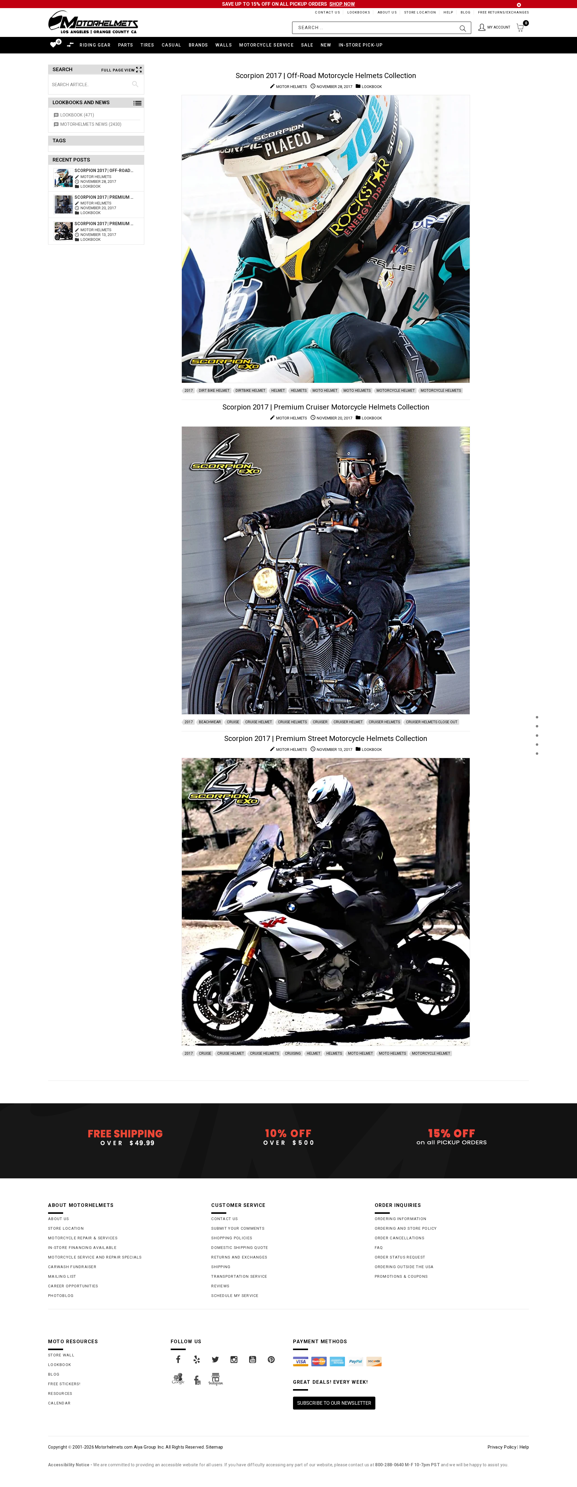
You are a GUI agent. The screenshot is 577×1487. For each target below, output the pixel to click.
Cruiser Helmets (384, 722)
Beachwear (210, 722)
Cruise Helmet (258, 722)
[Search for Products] (537, 763)
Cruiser (320, 722)
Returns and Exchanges (239, 1257)
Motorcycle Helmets (441, 390)
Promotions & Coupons (401, 1276)
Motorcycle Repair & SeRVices (83, 1238)
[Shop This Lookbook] (537, 723)
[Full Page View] (537, 703)
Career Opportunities (73, 1286)
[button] (494, 27)
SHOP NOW (342, 4)
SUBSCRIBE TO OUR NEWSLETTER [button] (334, 1403)
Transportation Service (239, 1276)
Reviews (220, 1286)
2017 (189, 390)
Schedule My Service (234, 1295)
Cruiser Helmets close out (431, 722)
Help (448, 12)
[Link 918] (197, 1360)
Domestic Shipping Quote (239, 1247)
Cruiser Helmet (348, 722)
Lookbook (59, 1364)
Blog (466, 12)
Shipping (220, 1267)
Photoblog (61, 1295)
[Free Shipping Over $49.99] (125, 1137)
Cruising (293, 1053)
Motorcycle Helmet (396, 390)
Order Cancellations (399, 1238)
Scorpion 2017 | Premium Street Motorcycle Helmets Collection (104, 223)
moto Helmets (357, 390)
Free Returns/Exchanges (503, 12)
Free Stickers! (64, 1384)
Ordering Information (401, 1218)
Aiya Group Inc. (149, 1447)
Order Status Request (400, 1257)
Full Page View (118, 70)
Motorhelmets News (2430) (90, 124)
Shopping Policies (231, 1238)
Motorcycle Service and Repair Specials (95, 1257)
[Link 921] (253, 1360)
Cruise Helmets (292, 722)
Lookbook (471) (77, 115)
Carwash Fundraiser (72, 1267)
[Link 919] (216, 1360)
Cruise (233, 722)
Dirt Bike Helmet (214, 390)
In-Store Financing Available (82, 1247)
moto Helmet (325, 390)
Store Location (420, 12)
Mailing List (62, 1276)
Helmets (299, 390)
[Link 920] (234, 1360)
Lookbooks (358, 12)
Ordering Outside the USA (404, 1267)
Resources (60, 1393)
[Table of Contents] (537, 783)
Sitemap (214, 1447)
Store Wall (61, 1355)
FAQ (379, 1247)
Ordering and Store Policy (406, 1228)
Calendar (59, 1403)
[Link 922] (271, 1360)
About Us (387, 12)
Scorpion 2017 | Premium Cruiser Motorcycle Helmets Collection (104, 197)
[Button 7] (135, 84)
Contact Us (327, 12)
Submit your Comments (237, 1228)
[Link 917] (178, 1360)
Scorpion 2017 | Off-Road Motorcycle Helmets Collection (104, 170)
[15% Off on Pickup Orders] (452, 1137)
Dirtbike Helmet (250, 390)
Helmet (278, 390)
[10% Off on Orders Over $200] (288, 1137)
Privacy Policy (501, 1447)
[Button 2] (463, 28)
